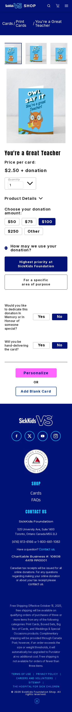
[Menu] (66, 5)
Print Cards (21, 23)
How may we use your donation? (31, 248)
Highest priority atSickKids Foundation (36, 264)
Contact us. (47, 549)
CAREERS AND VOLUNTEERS (34, 678)
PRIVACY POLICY (47, 674)
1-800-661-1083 (48, 542)
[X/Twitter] (30, 436)
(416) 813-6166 (22, 542)
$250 (13, 231)
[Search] (49, 6)
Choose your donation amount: (28, 211)
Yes (41, 316)
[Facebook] (17, 436)
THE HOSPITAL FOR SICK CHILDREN (36, 686)
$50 (12, 221)
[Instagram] (56, 436)
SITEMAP (34, 682)
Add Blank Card (36, 391)
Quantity (14, 179)
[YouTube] (43, 436)
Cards (7, 23)
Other (34, 231)
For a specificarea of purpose (36, 282)
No (59, 316)
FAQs (36, 500)
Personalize (36, 373)
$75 (29, 221)
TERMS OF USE (21, 674)
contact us (35, 584)
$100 (47, 221)
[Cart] (57, 6)
